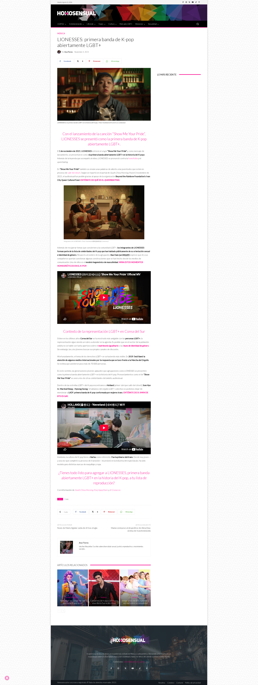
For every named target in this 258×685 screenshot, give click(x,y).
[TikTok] (196, 2)
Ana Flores (68, 52)
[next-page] (63, 611)
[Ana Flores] (59, 52)
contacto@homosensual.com (134, 662)
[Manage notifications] (7, 678)
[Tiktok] (139, 668)
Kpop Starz (103, 490)
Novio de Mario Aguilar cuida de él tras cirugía (77, 528)
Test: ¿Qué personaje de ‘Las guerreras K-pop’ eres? (72, 601)
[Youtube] (192, 2)
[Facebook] (183, 2)
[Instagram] (186, 2)
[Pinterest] (199, 2)
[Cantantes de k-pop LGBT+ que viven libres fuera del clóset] (104, 587)
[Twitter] (189, 2)
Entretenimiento (72, 597)
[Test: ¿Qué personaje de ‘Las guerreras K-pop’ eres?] (72, 587)
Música (61, 33)
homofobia (133, 158)
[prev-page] (59, 611)
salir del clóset (74, 172)
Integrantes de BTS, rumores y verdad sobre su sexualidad (135, 601)
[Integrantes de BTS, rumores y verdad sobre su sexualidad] (135, 587)
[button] (197, 24)
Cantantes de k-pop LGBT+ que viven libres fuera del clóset (104, 601)
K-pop (66, 499)
